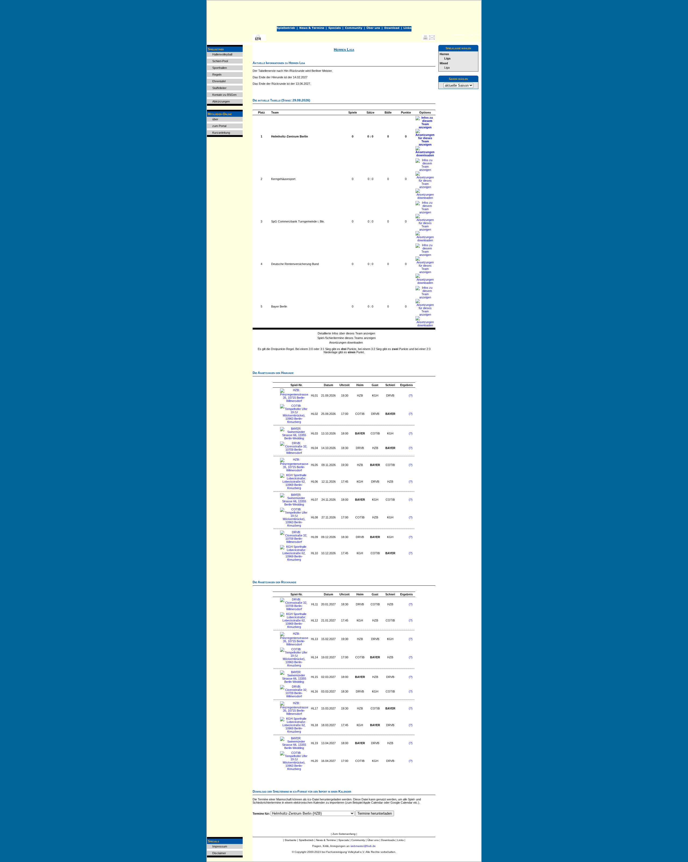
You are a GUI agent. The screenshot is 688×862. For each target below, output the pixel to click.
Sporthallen (219, 67)
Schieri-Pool (220, 61)
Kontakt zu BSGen (224, 94)
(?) (411, 395)
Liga (447, 67)
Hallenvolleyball (222, 54)
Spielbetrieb (306, 840)
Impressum (219, 846)
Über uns (373, 840)
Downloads (388, 840)
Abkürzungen (221, 101)
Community (358, 840)
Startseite (290, 840)
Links (400, 840)
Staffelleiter (219, 88)
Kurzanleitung (221, 132)
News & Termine (326, 840)
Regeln (216, 74)
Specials (343, 840)
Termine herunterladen (374, 813)
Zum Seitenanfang (344, 833)
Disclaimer (219, 853)
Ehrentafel (218, 81)
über (215, 119)
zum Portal (219, 126)
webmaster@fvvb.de (363, 846)
